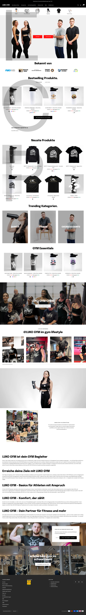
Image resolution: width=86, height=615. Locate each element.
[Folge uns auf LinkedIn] (82, 581)
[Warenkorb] (83, 5)
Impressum (4, 606)
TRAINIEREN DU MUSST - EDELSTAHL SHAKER (74, 108)
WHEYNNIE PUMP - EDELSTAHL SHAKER (12, 107)
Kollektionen (51, 5)
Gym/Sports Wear (15, 5)
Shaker (38, 36)
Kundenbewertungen (6, 597)
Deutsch (14, 611)
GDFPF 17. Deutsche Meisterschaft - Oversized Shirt (53, 167)
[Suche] (78, 5)
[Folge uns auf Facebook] (75, 581)
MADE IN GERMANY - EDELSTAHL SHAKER (33, 273)
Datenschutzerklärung (6, 589)
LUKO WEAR (47, 82)
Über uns (4, 593)
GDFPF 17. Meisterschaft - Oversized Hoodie (33, 166)
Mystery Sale (40, 5)
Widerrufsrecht (5, 604)
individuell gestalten (32, 5)
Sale (46, 5)
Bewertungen (5, 583)
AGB (3, 602)
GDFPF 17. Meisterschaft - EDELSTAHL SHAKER (12, 196)
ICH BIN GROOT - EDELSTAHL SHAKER (53, 107)
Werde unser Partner (6, 591)
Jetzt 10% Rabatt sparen (68, 537)
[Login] (80, 5)
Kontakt (4, 595)
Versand (4, 587)
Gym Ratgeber (5, 600)
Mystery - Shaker (74, 195)
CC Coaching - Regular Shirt (53, 195)
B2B (3, 598)
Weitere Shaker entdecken (43, 117)
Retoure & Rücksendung (7, 585)
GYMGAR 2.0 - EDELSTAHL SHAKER (72, 273)
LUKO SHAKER (39, 82)
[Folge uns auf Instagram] (78, 581)
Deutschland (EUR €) (7, 611)
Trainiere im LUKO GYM (43, 564)
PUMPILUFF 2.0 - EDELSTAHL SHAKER (53, 273)
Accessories (23, 5)
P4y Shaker (12, 166)
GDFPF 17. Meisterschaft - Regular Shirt (74, 166)
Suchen (3, 582)
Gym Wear (48, 36)
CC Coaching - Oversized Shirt (32, 195)
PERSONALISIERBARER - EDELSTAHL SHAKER (33, 108)
